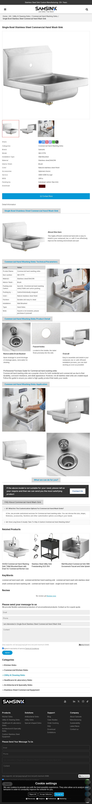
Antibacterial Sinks (32, 717)
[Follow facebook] (69, 701)
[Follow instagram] (83, 701)
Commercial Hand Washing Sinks (45, 16)
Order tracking (53, 723)
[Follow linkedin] (74, 701)
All (10, 16)
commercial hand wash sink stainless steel (72, 580)
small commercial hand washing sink (16, 584)
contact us (77, 491)
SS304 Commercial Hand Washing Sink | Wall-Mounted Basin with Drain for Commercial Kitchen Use (15, 566)
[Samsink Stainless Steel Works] (46, 8)
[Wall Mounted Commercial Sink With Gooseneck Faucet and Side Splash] (75, 547)
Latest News (74, 726)
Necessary (31, 799)
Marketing (62, 799)
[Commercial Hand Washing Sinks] (42, 186)
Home (5, 16)
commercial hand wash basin (43, 584)
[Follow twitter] (78, 701)
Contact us (74, 729)
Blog (49, 717)
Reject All (32, 794)
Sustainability (75, 723)
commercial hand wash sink (13, 580)
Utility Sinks (29, 720)
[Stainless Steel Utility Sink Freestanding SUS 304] (46, 547)
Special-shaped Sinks (33, 723)
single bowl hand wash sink (66, 584)
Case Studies (52, 720)
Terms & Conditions (32, 648)
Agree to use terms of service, (21, 648)
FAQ (49, 726)
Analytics (41, 799)
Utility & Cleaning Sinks (21, 16)
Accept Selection (46, 794)
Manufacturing (75, 720)
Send (7, 653)
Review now (51, 596)
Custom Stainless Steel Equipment (11, 735)
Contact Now (47, 196)
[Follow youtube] (65, 701)
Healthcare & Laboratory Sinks (11, 724)
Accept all (59, 794)
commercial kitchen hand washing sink (40, 580)
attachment (85, 645)
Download (51, 729)
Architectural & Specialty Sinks (11, 730)
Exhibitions (51, 732)
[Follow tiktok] (87, 701)
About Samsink (76, 717)
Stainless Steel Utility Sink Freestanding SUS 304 (42, 565)
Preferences (52, 799)
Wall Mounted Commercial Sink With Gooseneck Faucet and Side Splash (75, 565)
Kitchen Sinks (7, 717)
